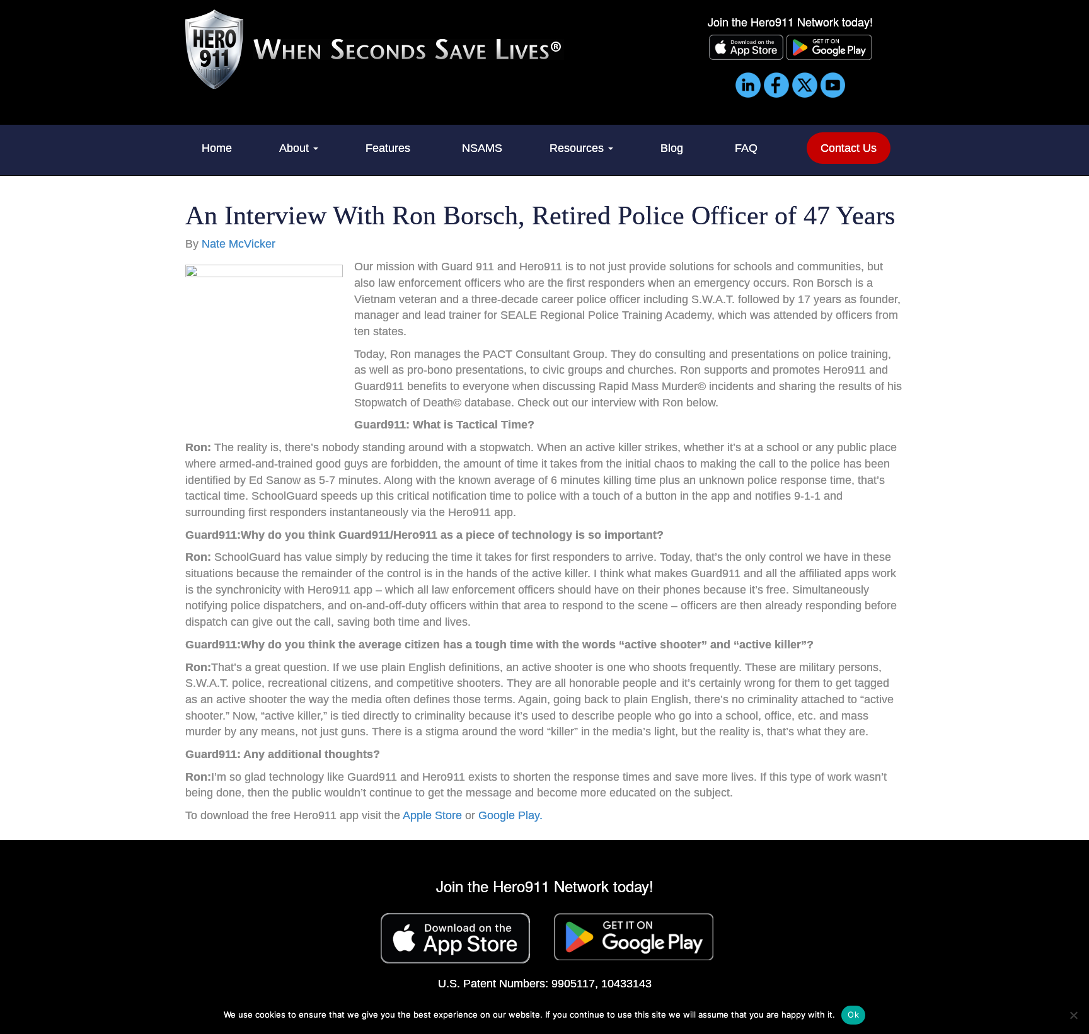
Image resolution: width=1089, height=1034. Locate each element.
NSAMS (482, 148)
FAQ (746, 148)
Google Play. (510, 815)
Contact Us (849, 148)
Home (217, 148)
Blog (671, 148)
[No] (1073, 1015)
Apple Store (432, 815)
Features (388, 148)
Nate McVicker (238, 244)
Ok (853, 1014)
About (295, 148)
